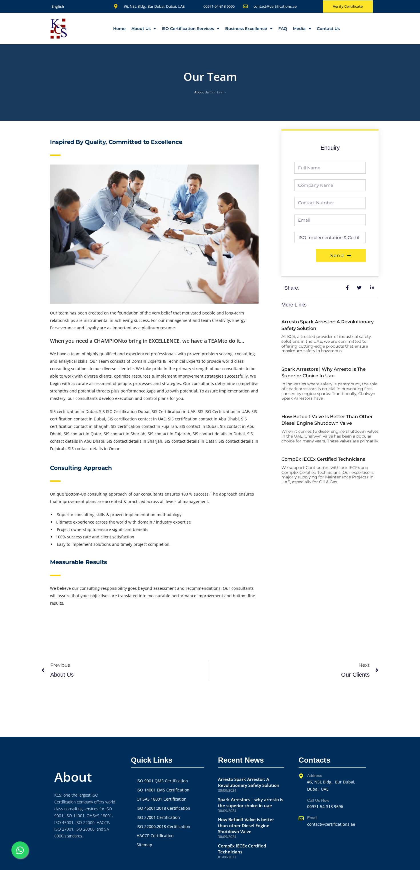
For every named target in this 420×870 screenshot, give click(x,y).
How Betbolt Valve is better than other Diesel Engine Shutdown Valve (246, 825)
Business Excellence (246, 28)
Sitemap (144, 844)
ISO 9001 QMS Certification (162, 780)
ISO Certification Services (188, 28)
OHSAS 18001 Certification (162, 799)
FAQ (282, 28)
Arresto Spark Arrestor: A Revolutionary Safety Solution (248, 782)
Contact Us (328, 28)
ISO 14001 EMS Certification (163, 790)
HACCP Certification (155, 835)
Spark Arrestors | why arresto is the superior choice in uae (250, 802)
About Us (141, 28)
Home (119, 28)
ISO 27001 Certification (158, 817)
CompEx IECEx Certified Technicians (323, 459)
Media (299, 28)
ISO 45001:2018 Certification (163, 808)
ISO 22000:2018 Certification (163, 826)
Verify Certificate (348, 6)
